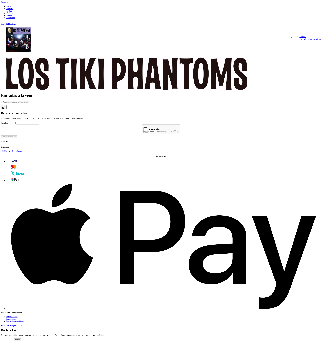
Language (5, 2)
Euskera (9, 15)
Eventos (302, 37)
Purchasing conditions (15, 321)
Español (9, 6)
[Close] (4, 107)
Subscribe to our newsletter (310, 39)
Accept (17, 340)
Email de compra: (8, 123)
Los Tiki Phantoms (8, 24)
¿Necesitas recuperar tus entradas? (15, 102)
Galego (9, 13)
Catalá (9, 11)
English (9, 9)
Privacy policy (11, 317)
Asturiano (10, 18)
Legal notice (11, 319)
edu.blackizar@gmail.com (11, 151)
